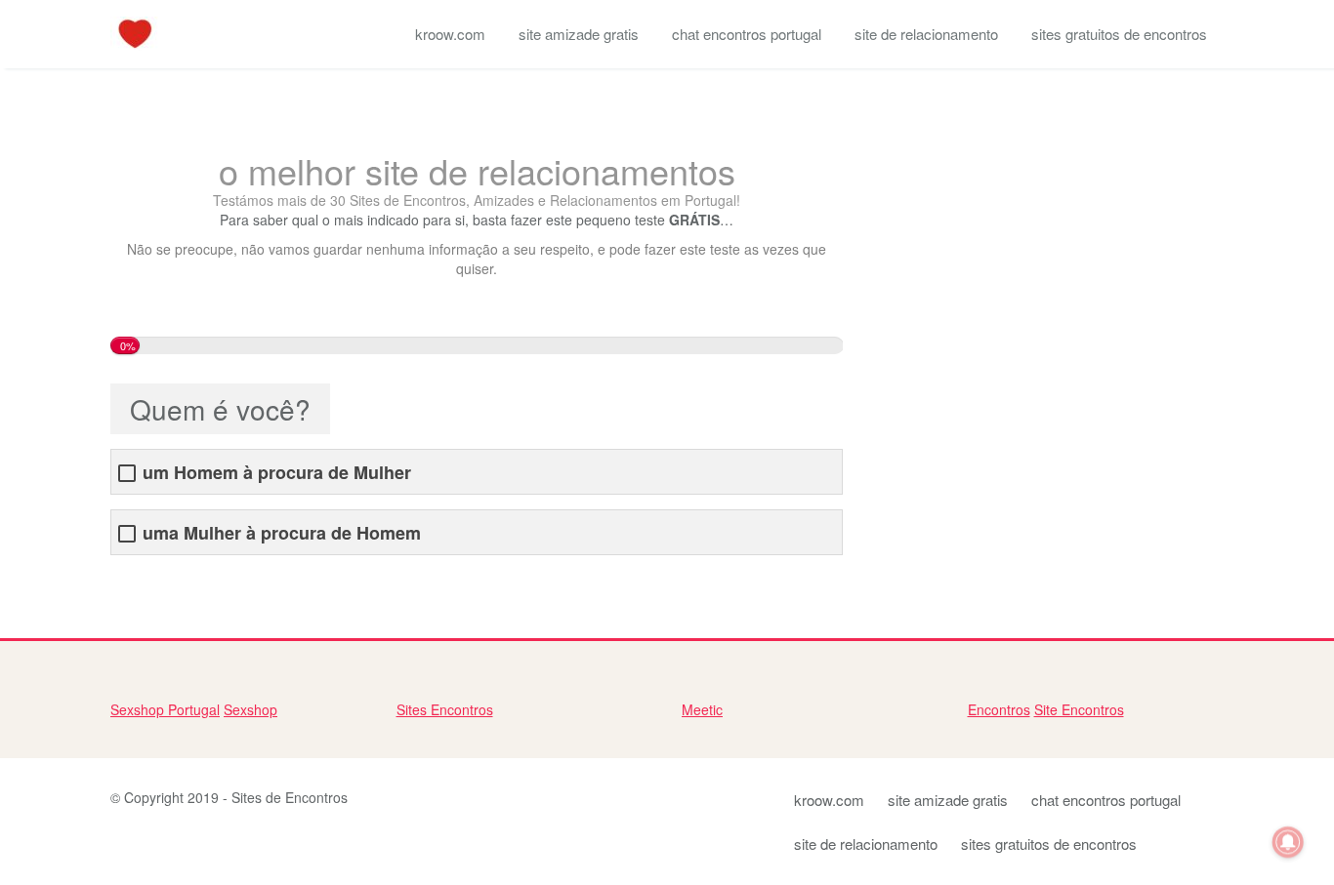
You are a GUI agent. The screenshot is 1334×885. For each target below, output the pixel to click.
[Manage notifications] (1288, 842)
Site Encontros (1079, 709)
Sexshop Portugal (165, 709)
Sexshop (250, 709)
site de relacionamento (926, 33)
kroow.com (450, 33)
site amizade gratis (579, 33)
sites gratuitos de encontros (1119, 33)
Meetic (702, 709)
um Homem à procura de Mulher (277, 472)
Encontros (999, 709)
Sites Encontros (444, 709)
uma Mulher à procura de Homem (282, 533)
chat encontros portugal (746, 33)
